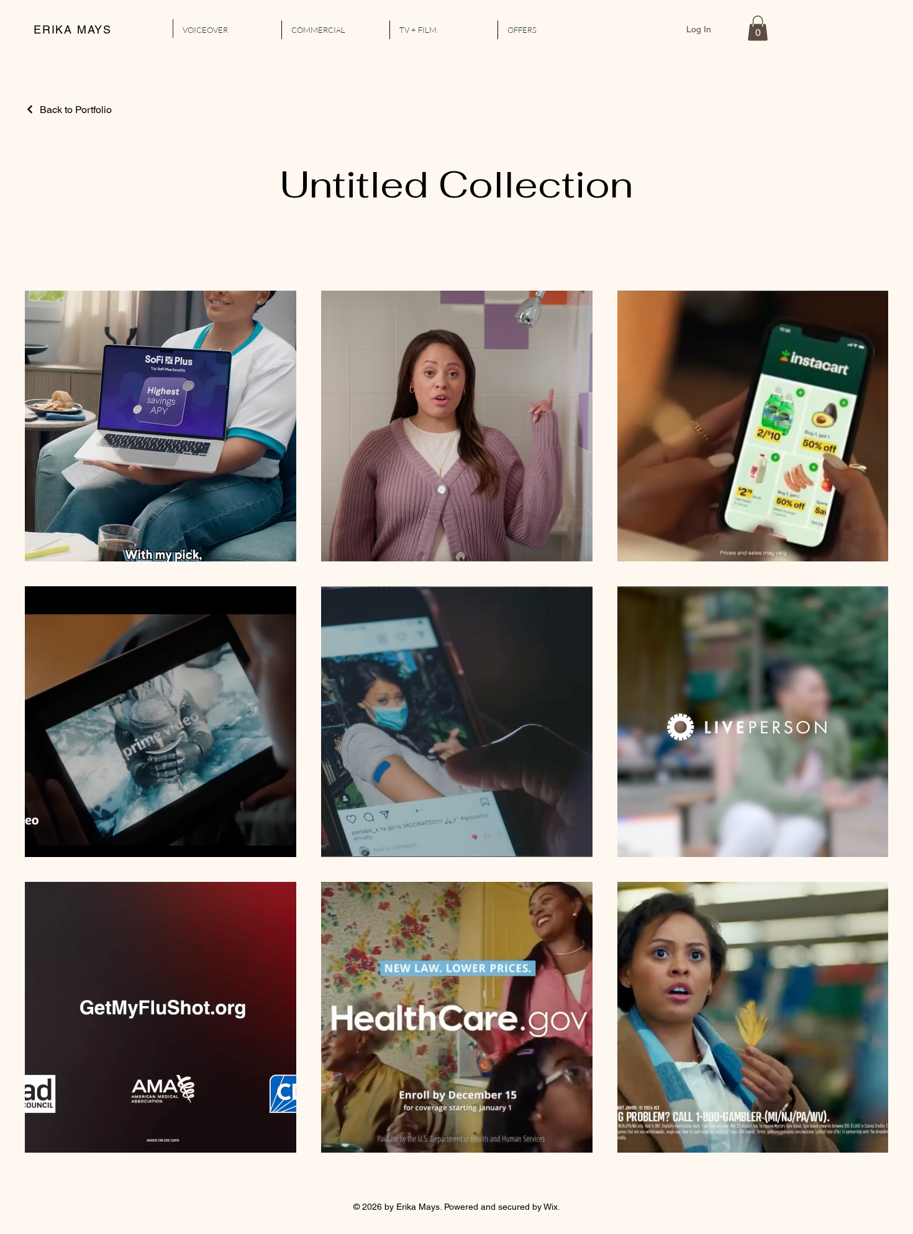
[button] (757, 28)
